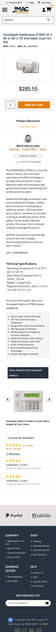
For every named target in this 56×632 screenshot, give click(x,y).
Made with (31, 624)
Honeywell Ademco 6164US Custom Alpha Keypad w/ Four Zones (27, 423)
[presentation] (0, 527)
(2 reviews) (28, 445)
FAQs (35, 577)
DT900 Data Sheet (28, 126)
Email (43, 149)
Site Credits (12, 581)
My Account (38, 585)
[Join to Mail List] (47, 603)
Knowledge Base (14, 576)
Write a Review (13, 448)
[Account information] (43, 10)
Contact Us (38, 572)
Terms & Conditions (16, 552)
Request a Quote (28, 155)
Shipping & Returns (41, 545)
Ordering (37, 541)
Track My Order (40, 581)
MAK (45, 624)
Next (49, 400)
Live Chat (14, 149)
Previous (8, 400)
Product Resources (28, 121)
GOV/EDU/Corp (40, 554)
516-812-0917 (29, 149)
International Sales (41, 550)
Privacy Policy (13, 557)
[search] (47, 20)
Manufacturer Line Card (14, 542)
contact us (12, 307)
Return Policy (13, 548)
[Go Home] (20, 9)
